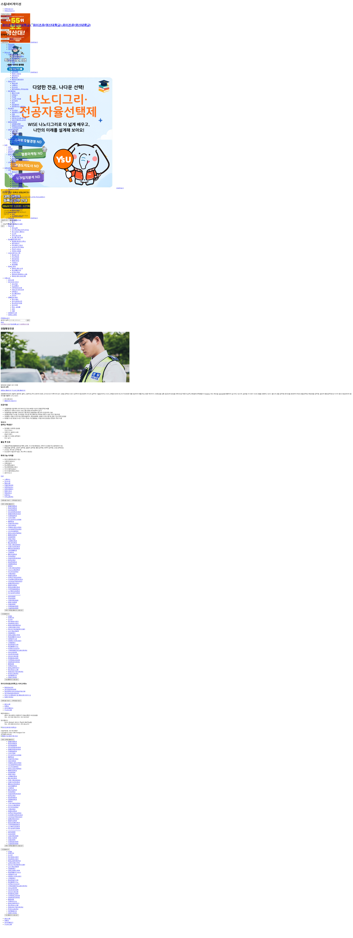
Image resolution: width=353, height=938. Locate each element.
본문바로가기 (8, 9)
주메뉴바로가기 (9, 11)
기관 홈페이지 (5, 614)
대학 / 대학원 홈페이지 (7, 504)
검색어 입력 (4, 320)
